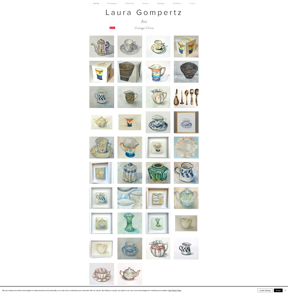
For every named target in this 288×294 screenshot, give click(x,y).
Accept (278, 290)
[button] (101, 46)
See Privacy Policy (174, 290)
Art (144, 21)
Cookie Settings (265, 290)
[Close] (285, 290)
